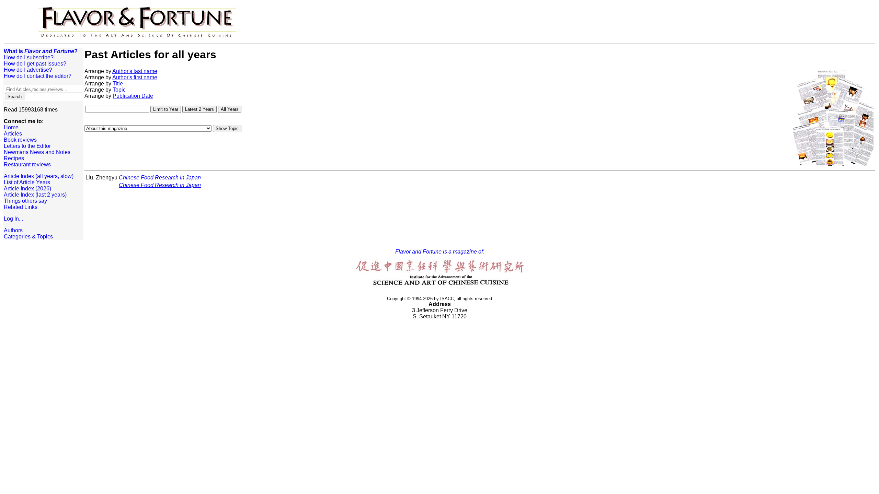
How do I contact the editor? (37, 76)
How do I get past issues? (35, 64)
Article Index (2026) (27, 188)
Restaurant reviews (27, 164)
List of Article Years (27, 182)
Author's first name (134, 77)
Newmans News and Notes (37, 152)
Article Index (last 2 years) (35, 195)
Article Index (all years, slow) (38, 176)
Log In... (13, 219)
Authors (13, 230)
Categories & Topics (28, 236)
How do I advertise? (28, 70)
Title (118, 83)
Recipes (14, 158)
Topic (119, 90)
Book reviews (20, 140)
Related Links (20, 207)
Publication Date (133, 96)
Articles (13, 134)
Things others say (25, 201)
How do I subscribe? (29, 57)
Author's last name (134, 71)
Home (11, 127)
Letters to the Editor (27, 146)
